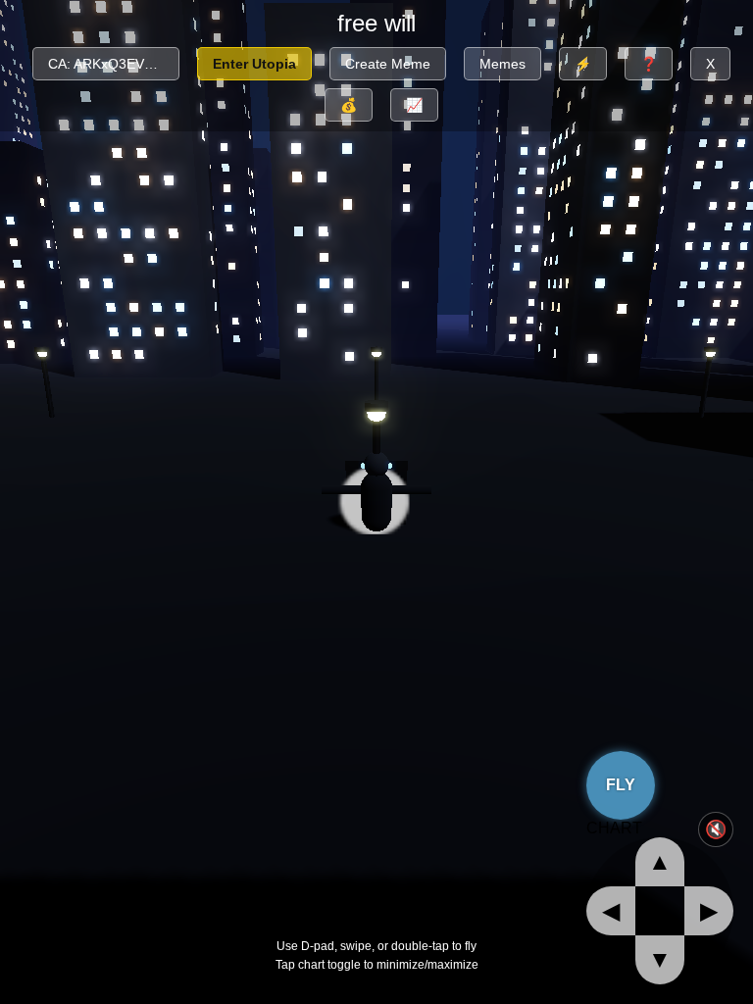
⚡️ (583, 64)
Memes (502, 64)
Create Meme (387, 64)
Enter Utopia (254, 64)
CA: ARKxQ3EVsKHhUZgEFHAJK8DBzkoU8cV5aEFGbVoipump (113, 64)
